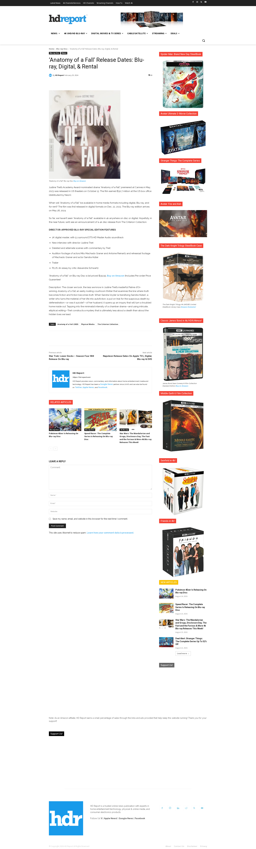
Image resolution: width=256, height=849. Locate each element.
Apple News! (110, 818)
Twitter (78, 387)
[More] (127, 83)
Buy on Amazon (79, 181)
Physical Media (88, 324)
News (64, 53)
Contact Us (179, 846)
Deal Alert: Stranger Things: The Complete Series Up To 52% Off (191, 641)
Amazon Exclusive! (188, 307)
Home (51, 49)
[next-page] (55, 449)
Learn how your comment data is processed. (110, 533)
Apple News (88, 387)
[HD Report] (68, 19)
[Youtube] (205, 2)
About (168, 846)
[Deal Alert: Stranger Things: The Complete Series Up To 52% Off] (166, 642)
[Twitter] (201, 2)
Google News (106, 384)
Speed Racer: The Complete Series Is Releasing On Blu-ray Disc (98, 436)
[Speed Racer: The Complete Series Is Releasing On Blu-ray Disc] (100, 419)
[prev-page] (51, 449)
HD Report (59, 75)
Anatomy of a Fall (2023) (67, 324)
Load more (182, 653)
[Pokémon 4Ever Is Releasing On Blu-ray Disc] (65, 419)
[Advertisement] (183, 689)
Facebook (102, 387)
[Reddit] (186, 808)
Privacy (203, 846)
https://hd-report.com (81, 377)
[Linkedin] (178, 808)
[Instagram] (197, 2)
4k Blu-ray (124, 430)
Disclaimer (192, 846)
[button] (203, 40)
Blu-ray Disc (62, 49)
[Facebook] (193, 2)
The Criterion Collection (107, 324)
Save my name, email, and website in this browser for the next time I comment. (90, 519)
